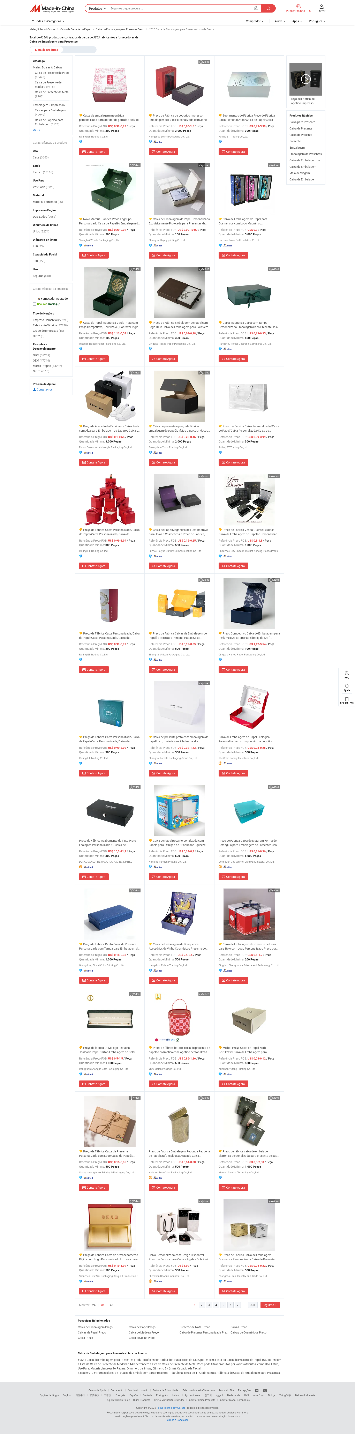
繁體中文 (94, 1395)
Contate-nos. (44, 389)
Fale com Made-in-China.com (198, 1390)
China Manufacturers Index (169, 1400)
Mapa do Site (226, 1390)
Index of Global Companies (235, 1400)
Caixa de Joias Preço (142, 1338)
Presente (295, 141)
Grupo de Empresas (48, 331)
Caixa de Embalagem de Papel (308, 160)
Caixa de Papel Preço (142, 1327)
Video (206, 61)
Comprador (253, 21)
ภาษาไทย (258, 1395)
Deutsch (147, 1395)
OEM (41, 360)
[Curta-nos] (257, 1390)
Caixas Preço (239, 1327)
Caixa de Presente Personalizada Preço (204, 1332)
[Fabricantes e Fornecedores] (52, 8)
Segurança (42, 276)
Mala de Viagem (299, 173)
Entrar (321, 11)
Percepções (244, 1390)
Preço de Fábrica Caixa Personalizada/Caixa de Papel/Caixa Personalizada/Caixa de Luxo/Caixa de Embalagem (249, 428)
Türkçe (271, 1395)
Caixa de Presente (300, 128)
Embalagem (297, 147)
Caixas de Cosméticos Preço (248, 1332)
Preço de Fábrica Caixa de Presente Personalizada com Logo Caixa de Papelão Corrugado (106, 1153)
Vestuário (43, 187)
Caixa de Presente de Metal (52, 94)
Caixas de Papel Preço (92, 1332)
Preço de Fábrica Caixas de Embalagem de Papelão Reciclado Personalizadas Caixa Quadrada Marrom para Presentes (178, 635)
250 (38, 246)
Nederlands (233, 1395)
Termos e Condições (177, 1419)
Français (120, 1395)
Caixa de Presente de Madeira (48, 84)
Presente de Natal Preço (195, 1327)
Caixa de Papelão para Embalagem (49, 122)
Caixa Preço (85, 1338)
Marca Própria (47, 366)
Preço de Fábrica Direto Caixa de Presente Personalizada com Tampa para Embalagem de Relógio (109, 946)
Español (133, 1395)
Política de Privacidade (165, 1390)
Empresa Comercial (50, 320)
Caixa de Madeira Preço (144, 1332)
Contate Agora (96, 152)
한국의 (208, 1395)
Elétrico (43, 172)
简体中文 (80, 1395)
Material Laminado (48, 202)
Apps (295, 21)
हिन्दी (246, 1395)
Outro (36, 130)
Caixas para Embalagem (50, 112)
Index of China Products (202, 1400)
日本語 (107, 1395)
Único (41, 231)
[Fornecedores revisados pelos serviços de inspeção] (51, 298)
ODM (41, 355)
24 (94, 1305)
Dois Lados (44, 216)
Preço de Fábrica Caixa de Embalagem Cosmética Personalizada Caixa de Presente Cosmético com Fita (246, 1257)
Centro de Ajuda (97, 1390)
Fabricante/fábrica (50, 325)
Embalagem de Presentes (305, 154)
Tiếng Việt (285, 1395)
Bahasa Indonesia (305, 1395)
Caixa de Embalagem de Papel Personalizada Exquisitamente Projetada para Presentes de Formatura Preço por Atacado (179, 221)
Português (162, 1395)
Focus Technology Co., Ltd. (171, 1407)
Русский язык (192, 1395)
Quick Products (141, 1400)
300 (39, 261)
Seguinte (268, 1305)
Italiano (176, 1395)
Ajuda (278, 21)
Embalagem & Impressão (49, 105)
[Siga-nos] (265, 1390)
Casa (41, 157)
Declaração (117, 1390)
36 (102, 1305)
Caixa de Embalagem (302, 167)
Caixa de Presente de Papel (52, 75)
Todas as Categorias (48, 21)
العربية (219, 1395)
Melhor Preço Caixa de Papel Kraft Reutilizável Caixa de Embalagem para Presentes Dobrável (243, 1050)
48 (111, 1305)
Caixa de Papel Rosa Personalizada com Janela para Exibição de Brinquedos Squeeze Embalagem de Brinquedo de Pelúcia (177, 843)
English (67, 1395)
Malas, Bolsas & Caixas (47, 67)
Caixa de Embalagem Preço (95, 1327)
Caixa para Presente (302, 122)
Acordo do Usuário (138, 1390)
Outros (41, 371)
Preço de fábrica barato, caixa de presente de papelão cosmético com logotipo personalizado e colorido (179, 1050)
